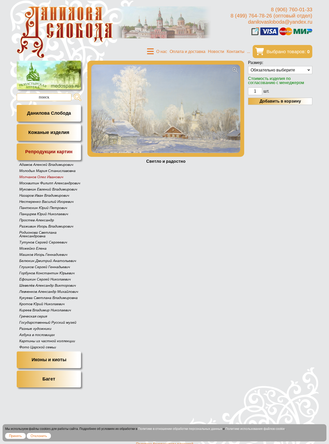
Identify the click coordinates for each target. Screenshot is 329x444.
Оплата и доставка (187, 51)
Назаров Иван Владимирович (44, 195)
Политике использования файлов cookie (255, 429)
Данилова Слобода (49, 113)
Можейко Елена (33, 248)
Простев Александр (36, 220)
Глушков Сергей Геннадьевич (44, 267)
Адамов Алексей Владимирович (46, 164)
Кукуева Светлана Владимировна (48, 298)
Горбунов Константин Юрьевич (47, 273)
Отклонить (39, 436)
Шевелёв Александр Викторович (47, 285)
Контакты (235, 51)
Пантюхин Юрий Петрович (43, 208)
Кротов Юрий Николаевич (42, 304)
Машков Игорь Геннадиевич (43, 254)
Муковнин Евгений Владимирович (48, 189)
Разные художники (35, 328)
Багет (48, 379)
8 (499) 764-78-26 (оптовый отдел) (271, 16)
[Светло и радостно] (165, 109)
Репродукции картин (48, 151)
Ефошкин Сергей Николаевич (45, 279)
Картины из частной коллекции (47, 341)
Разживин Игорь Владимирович (46, 226)
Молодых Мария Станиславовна (47, 171)
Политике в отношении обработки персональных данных (180, 429)
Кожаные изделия (48, 132)
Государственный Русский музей (47, 322)
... (248, 51)
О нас (161, 51)
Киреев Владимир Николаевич (45, 310)
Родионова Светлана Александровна (38, 234)
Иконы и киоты (49, 359)
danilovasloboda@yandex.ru (280, 22)
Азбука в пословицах (37, 335)
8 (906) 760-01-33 (291, 9)
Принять (15, 436)
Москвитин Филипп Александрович (49, 183)
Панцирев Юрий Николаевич (43, 214)
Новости (216, 51)
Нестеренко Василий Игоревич (46, 201)
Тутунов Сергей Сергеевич (43, 242)
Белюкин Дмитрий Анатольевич (47, 260)
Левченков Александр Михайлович (48, 291)
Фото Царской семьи (37, 347)
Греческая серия (33, 316)
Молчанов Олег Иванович (41, 177)
